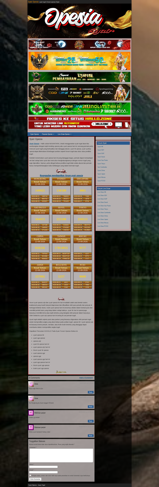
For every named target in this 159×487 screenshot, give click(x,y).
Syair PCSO (101, 181)
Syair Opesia (33, 1)
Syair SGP (101, 153)
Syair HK (100, 146)
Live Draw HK (102, 192)
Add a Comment (86, 378)
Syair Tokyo (101, 163)
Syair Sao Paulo (103, 160)
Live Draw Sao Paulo (104, 206)
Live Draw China (103, 216)
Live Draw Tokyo (103, 209)
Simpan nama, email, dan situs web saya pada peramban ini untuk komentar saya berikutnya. (61, 475)
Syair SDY (101, 150)
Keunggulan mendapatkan (61, 175)
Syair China (101, 170)
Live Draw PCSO (103, 226)
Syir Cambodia (102, 167)
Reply (90, 392)
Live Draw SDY (102, 195)
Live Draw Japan (103, 219)
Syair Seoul (101, 157)
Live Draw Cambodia (104, 212)
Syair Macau (101, 177)
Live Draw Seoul (103, 202)
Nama (31, 464)
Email (31, 470)
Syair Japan (101, 174)
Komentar (32, 447)
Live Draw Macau (103, 223)
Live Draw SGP (102, 199)
